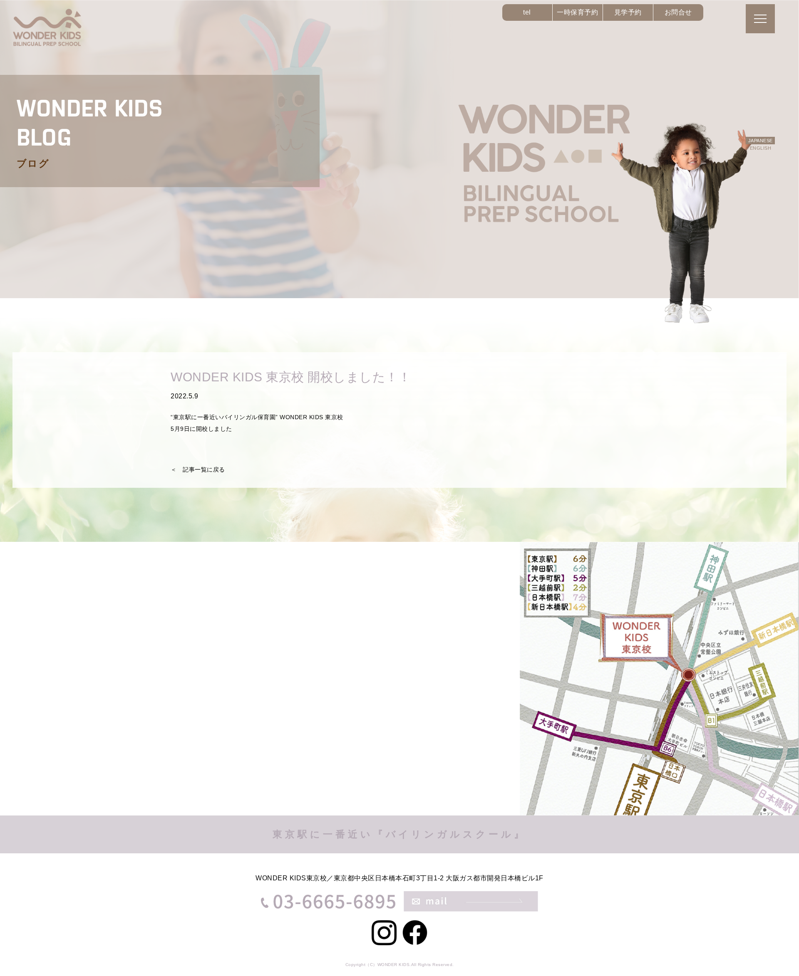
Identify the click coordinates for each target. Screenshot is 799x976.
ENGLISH (761, 148)
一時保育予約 (577, 12)
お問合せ (678, 12)
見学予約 (628, 12)
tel (527, 12)
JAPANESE (760, 140)
